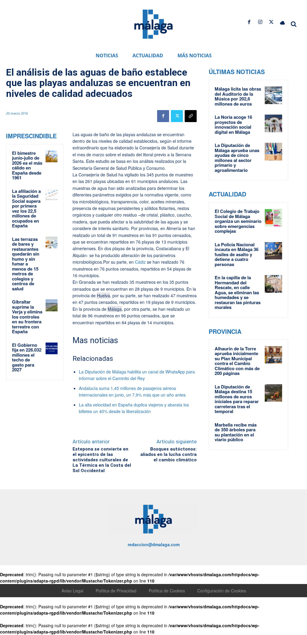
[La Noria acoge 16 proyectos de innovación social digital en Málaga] (273, 123)
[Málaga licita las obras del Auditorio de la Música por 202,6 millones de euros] (273, 95)
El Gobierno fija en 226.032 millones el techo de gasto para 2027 (26, 357)
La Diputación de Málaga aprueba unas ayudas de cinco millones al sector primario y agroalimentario (237, 157)
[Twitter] (271, 22)
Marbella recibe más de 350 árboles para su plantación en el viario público (236, 432)
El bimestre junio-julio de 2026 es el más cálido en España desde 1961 (27, 165)
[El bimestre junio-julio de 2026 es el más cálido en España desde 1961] (52, 157)
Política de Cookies (167, 591)
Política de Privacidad (116, 591)
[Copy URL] (191, 116)
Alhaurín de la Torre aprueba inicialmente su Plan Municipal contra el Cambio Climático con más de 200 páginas (237, 361)
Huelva (103, 295)
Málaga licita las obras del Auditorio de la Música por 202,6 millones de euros (238, 96)
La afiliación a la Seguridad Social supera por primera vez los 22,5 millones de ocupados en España (26, 208)
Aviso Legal (72, 591)
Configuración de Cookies (221, 591)
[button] (294, 24)
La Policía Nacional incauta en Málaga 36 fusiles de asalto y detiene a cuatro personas (236, 254)
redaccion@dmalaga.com (154, 544)
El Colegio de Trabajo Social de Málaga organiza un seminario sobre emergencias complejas (238, 221)
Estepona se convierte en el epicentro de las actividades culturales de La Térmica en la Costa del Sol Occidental (102, 459)
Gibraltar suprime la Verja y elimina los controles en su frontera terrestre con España (27, 316)
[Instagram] (260, 22)
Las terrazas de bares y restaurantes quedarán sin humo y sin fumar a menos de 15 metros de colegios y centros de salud (25, 264)
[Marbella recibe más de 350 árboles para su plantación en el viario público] (273, 431)
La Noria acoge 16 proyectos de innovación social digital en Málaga (233, 124)
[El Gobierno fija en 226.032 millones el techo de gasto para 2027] (52, 349)
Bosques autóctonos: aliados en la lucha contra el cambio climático (168, 454)
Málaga (115, 309)
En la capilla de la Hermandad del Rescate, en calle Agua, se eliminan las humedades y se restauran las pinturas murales (238, 292)
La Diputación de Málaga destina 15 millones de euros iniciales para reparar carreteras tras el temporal (237, 399)
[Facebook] (249, 22)
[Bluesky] (283, 22)
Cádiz (140, 262)
